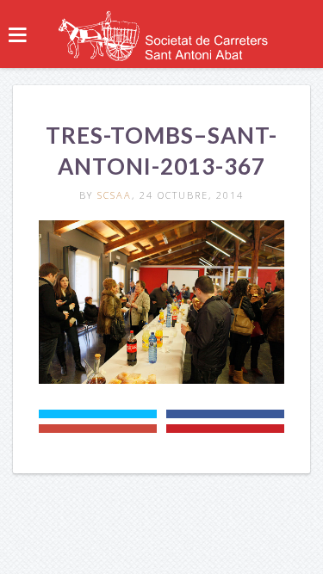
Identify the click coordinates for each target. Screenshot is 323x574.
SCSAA (114, 194)
